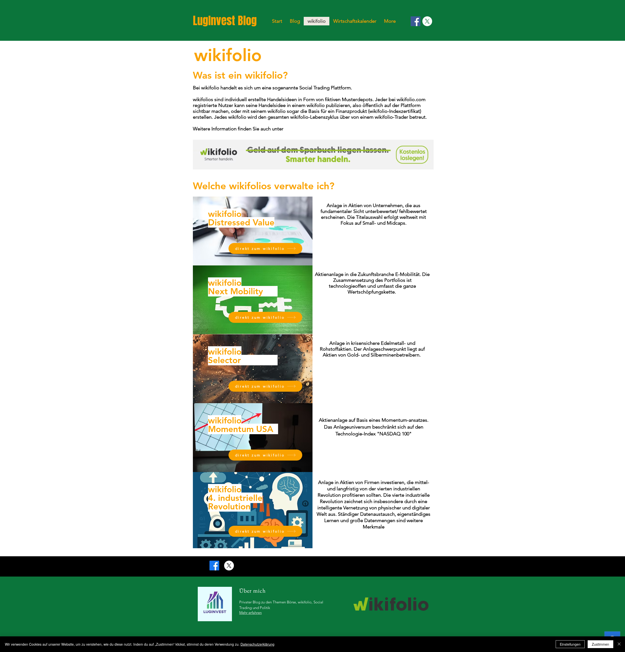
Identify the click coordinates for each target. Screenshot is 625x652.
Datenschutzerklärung (257, 644)
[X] (427, 21)
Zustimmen (600, 644)
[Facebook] (415, 21)
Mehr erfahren (250, 612)
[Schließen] (619, 644)
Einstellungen (570, 644)
